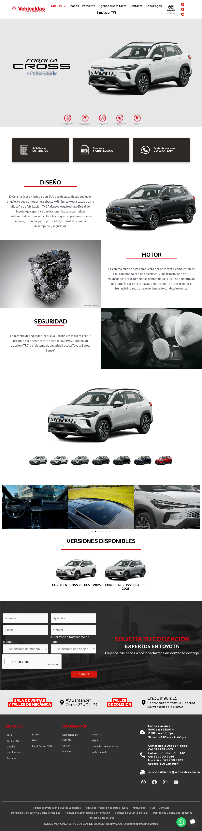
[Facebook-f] (182, 9)
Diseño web (131, 823)
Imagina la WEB (148, 823)
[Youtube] (182, 14)
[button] (38, 460)
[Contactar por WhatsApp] (181, 822)
